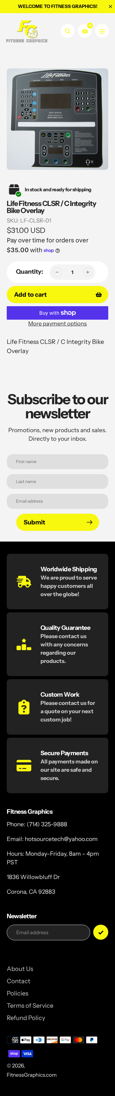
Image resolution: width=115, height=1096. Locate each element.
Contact (18, 981)
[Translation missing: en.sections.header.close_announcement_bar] (110, 6)
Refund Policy (26, 1018)
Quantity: (29, 271)
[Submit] (100, 932)
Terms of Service (30, 1005)
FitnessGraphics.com (32, 1075)
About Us (20, 968)
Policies (17, 993)
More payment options (57, 323)
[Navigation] (102, 31)
